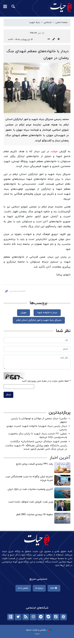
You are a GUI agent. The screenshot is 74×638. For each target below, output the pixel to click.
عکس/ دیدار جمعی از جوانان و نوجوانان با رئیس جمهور (39, 420)
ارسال (8, 394)
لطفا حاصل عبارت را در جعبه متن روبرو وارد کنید (46, 381)
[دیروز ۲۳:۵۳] (62, 518)
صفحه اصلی (61, 22)
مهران (23, 312)
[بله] (48, 617)
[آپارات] (63, 617)
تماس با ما (23, 588)
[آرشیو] (10, 617)
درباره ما (39, 588)
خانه (52, 588)
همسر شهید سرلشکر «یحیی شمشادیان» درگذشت (38, 441)
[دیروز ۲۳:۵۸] (62, 467)
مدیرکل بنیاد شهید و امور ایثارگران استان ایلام (38, 320)
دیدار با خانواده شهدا (47, 312)
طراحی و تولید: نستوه (35, 629)
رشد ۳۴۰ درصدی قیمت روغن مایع (34, 464)
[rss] (25, 617)
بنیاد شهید (34, 22)
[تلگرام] (40, 617)
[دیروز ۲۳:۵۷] (62, 480)
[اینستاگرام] (33, 617)
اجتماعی (48, 22)
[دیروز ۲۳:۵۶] (62, 492)
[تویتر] (18, 617)
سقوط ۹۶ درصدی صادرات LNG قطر (34, 514)
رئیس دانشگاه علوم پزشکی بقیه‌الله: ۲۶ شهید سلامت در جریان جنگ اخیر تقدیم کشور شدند (36, 447)
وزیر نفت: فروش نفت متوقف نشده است (30, 502)
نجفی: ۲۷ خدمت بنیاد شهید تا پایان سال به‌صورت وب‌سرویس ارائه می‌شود (37, 435)
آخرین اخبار (60, 458)
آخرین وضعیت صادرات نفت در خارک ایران (30, 489)
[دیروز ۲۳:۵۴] (62, 505)
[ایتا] (55, 617)
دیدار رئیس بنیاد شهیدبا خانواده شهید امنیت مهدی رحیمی (36, 427)
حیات (54, 151)
